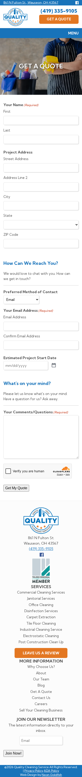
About (41, 673)
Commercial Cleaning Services (41, 592)
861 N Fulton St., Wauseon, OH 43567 (30, 2)
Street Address (15, 159)
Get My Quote (16, 488)
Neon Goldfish (52, 775)
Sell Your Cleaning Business (41, 710)
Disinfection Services (41, 611)
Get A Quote (59, 19)
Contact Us (41, 698)
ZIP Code (10, 234)
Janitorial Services (41, 598)
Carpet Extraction (41, 617)
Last (6, 130)
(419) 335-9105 (59, 11)
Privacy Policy (33, 770)
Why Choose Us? (41, 667)
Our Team (41, 679)
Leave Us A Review (41, 653)
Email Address (14, 317)
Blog (41, 685)
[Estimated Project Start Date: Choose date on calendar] (53, 365)
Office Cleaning (41, 605)
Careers (41, 704)
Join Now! (13, 753)
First (6, 111)
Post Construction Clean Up (41, 642)
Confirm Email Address (21, 336)
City (6, 197)
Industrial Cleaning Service (41, 629)
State (7, 215)
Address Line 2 (15, 177)
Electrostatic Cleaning (41, 636)
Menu (73, 33)
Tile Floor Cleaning (41, 623)
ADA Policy (51, 770)
